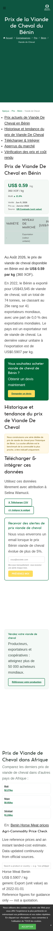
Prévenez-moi (20, 573)
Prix (35, 38)
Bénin (43, 38)
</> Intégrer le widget (19, 510)
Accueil (9, 38)
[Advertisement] (26, 72)
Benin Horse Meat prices (30, 825)
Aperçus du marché (19, 146)
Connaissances (23, 38)
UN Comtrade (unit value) (29, 209)
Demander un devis (21, 393)
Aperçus (5, 111)
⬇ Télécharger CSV (18, 502)
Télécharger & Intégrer (21, 140)
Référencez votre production (26, 682)
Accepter (27, 926)
